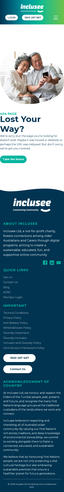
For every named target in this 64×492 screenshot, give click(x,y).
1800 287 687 (19, 358)
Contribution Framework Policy (23, 348)
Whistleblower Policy (17, 327)
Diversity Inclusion (15, 338)
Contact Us (10, 282)
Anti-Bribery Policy (15, 322)
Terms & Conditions (15, 312)
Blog (6, 287)
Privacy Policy (12, 317)
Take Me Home (13, 159)
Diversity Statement (16, 332)
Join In (8, 277)
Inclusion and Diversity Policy (22, 342)
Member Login (12, 297)
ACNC (7, 292)
